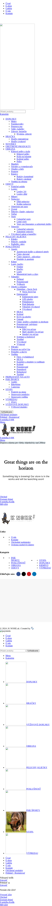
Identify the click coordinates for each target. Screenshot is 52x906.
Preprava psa (16, 126)
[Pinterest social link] (29, 574)
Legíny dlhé (22, 194)
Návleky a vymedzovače (22, 166)
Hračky (20, 269)
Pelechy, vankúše (18, 241)
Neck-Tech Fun (29, 292)
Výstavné (21, 344)
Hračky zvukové (18, 141)
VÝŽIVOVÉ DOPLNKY (17, 404)
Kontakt (14, 540)
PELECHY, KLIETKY (16, 236)
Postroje (14, 171)
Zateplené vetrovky (25, 231)
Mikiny (14, 196)
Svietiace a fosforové (26, 337)
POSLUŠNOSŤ (13, 246)
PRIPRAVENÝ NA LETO (18, 377)
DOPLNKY (11, 119)
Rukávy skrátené (24, 179)
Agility (14, 382)
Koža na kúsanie (24, 156)
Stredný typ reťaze (30, 334)
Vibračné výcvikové (31, 307)
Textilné (20, 339)
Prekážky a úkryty (19, 352)
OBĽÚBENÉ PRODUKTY (18, 146)
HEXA (20, 312)
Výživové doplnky (19, 407)
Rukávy (14, 174)
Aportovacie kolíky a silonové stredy (33, 251)
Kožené (20, 314)
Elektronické (22, 294)
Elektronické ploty (30, 297)
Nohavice (15, 199)
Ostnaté (20, 319)
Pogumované (22, 282)
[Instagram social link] (10, 20)
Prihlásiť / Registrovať (15, 873)
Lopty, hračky (17, 264)
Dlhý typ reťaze (29, 329)
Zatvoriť (3, 880)
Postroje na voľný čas (20, 349)
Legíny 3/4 (21, 191)
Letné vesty (22, 221)
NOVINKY (11, 144)
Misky (14, 121)
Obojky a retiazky (19, 287)
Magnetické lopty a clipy (27, 274)
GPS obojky (27, 299)
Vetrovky (15, 226)
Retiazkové (21, 327)
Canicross (15, 387)
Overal (14, 209)
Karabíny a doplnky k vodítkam (31, 362)
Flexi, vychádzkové (25, 357)
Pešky (19, 161)
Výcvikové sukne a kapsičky (23, 234)
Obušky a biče (17, 169)
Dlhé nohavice (23, 201)
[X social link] (24, 574)
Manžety (15, 164)
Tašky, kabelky (17, 129)
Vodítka (14, 354)
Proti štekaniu (28, 304)
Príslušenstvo (28, 302)
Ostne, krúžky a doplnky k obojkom (32, 322)
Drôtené (20, 279)
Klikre (14, 261)
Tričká (14, 214)
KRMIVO (43, 565)
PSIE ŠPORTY (12, 379)
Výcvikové (27, 309)
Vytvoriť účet (6, 894)
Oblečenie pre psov (19, 206)
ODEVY (10, 184)
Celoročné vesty (24, 219)
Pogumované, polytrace (27, 324)
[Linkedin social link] (34, 574)
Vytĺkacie (21, 284)
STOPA (9, 389)
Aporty (14, 249)
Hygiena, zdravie (24, 134)
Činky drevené (23, 254)
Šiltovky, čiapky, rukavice (22, 211)
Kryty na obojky (24, 317)
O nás (13, 537)
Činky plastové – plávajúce (28, 256)
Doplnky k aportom (25, 259)
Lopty (19, 272)
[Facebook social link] (3, 20)
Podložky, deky (18, 244)
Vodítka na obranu (19, 181)
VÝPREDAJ (11, 399)
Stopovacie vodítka (19, 397)
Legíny (14, 189)
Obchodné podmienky (21, 542)
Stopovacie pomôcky (20, 394)
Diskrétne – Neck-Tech (27, 289)
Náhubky (15, 277)
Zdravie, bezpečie (19, 131)
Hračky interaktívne (19, 139)
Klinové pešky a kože (20, 151)
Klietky (14, 239)
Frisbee (20, 266)
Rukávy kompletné (25, 176)
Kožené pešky (23, 159)
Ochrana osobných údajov (22, 545)
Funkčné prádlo (18, 186)
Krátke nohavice (24, 204)
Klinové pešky (23, 154)
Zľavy (14, 402)
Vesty (13, 216)
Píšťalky (14, 347)
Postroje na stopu (18, 392)
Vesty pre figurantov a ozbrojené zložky (34, 224)
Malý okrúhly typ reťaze (33, 332)
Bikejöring (15, 384)
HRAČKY (10, 136)
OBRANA (10, 149)
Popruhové (21, 369)
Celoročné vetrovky (25, 229)
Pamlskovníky (17, 124)
